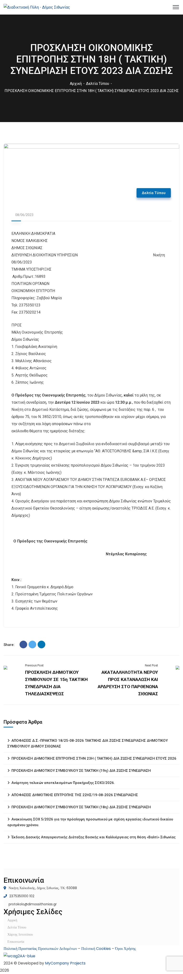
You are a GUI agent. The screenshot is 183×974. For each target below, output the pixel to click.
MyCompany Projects (65, 963)
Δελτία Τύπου (97, 83)
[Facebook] (23, 644)
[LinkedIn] (41, 644)
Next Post (151, 665)
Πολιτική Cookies (96, 948)
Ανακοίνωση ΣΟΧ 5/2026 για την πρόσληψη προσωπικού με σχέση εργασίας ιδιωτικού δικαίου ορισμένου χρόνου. (90, 822)
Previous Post (34, 665)
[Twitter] (32, 644)
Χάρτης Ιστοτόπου (20, 934)
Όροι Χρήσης (125, 948)
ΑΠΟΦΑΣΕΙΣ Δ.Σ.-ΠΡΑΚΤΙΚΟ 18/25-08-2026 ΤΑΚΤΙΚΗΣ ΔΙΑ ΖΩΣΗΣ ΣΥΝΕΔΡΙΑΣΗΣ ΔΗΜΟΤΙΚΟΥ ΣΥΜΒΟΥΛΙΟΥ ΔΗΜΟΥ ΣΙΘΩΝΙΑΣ (87, 743)
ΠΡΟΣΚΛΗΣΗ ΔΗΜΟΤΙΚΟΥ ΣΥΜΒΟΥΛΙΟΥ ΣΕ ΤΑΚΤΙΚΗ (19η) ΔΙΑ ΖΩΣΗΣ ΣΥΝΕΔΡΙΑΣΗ (81, 770)
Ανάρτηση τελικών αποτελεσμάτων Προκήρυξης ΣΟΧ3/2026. (63, 783)
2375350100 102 (21, 896)
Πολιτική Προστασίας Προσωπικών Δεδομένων (40, 948)
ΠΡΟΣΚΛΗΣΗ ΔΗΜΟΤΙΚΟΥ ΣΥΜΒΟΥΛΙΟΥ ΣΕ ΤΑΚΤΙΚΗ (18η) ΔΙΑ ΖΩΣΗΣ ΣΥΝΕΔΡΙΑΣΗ (81, 807)
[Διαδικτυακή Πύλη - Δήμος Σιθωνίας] (37, 7)
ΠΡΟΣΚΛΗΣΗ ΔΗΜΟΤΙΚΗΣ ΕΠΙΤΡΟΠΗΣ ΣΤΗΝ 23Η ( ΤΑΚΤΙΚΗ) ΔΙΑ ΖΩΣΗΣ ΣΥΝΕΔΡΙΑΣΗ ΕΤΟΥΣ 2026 (93, 758)
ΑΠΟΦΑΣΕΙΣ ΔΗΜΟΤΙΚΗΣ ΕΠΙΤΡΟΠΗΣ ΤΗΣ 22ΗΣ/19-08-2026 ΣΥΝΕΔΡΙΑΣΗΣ (74, 795)
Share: (9, 645)
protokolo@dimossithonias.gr (33, 904)
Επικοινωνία (15, 941)
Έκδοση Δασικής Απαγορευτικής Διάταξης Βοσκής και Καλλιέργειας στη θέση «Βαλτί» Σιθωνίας (93, 837)
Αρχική (76, 83)
